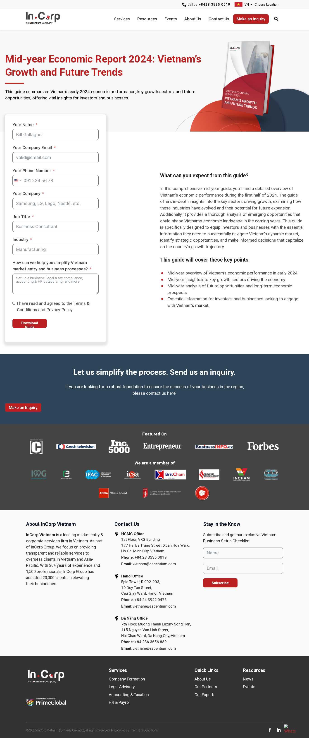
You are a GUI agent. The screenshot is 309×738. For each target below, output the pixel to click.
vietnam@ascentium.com (154, 564)
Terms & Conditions (144, 730)
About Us (203, 679)
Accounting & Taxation (129, 694)
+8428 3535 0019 (214, 4)
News (248, 679)
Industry (20, 239)
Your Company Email (32, 147)
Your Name (23, 124)
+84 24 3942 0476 (151, 599)
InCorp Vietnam (48, 19)
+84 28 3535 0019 (151, 557)
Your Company (26, 193)
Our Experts (205, 694)
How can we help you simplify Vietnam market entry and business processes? (50, 266)
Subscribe (220, 583)
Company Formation (127, 679)
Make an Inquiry (23, 407)
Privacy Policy (120, 730)
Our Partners (206, 686)
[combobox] (17, 180)
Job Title (21, 216)
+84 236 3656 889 (151, 641)
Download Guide (29, 324)
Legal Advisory (122, 686)
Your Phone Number (31, 170)
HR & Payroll (120, 702)
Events (249, 686)
